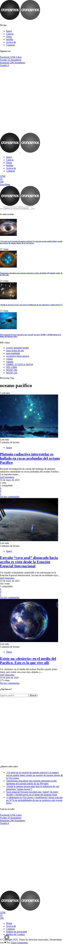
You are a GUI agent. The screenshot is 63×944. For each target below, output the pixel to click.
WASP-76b (11, 370)
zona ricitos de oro (15, 350)
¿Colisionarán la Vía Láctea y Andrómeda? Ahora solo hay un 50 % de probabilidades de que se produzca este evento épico (34, 800)
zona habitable (13, 353)
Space (9, 31)
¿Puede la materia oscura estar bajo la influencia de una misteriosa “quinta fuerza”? (31, 305)
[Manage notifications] (6, 937)
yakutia (9, 361)
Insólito (9, 39)
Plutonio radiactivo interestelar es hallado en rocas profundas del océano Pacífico (30, 458)
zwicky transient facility (17, 347)
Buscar (33, 695)
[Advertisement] (31, 100)
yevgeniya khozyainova (17, 356)
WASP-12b (11, 372)
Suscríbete (5, 184)
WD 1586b (11, 367)
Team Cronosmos (19, 942)
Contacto (10, 45)
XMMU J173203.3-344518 (19, 364)
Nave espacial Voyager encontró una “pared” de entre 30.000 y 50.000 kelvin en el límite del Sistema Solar (32, 793)
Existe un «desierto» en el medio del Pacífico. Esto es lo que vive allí (28, 661)
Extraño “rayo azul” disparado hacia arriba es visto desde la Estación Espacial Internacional (29, 562)
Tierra (9, 36)
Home (9, 923)
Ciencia (9, 34)
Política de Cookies (15, 934)
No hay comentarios (9, 496)
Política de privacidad (16, 931)
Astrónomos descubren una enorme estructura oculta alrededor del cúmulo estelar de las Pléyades (31, 782)
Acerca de (11, 42)
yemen (9, 359)
